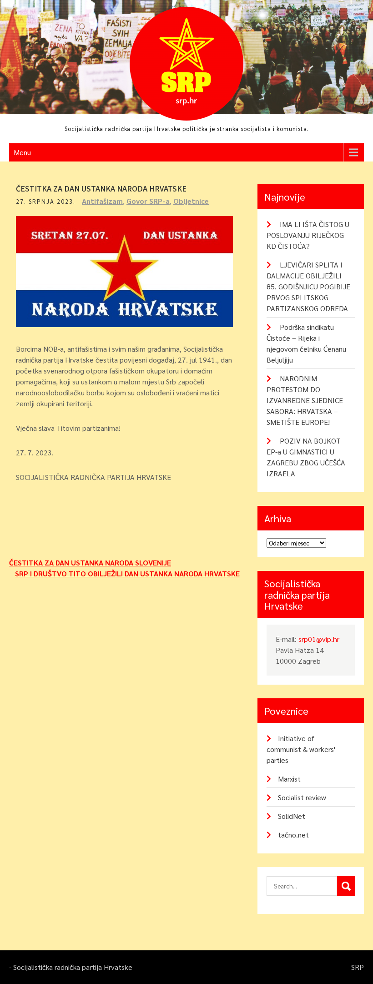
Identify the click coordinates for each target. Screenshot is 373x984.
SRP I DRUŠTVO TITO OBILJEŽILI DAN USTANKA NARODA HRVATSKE (127, 573)
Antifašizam (102, 201)
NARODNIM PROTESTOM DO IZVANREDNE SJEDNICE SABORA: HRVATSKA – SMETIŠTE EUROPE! (305, 400)
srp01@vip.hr (318, 639)
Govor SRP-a (148, 201)
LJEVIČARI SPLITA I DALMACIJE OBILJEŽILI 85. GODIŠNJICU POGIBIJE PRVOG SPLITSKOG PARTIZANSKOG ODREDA (308, 286)
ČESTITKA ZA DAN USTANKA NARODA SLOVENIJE (90, 562)
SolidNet (291, 816)
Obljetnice (191, 201)
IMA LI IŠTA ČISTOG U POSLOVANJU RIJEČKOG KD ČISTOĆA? (308, 235)
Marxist (289, 778)
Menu (22, 152)
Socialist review (302, 797)
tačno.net (293, 834)
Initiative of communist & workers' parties (301, 749)
